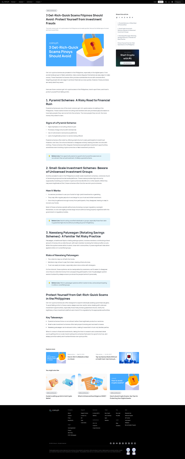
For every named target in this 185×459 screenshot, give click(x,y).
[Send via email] (130, 17)
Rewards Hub (128, 413)
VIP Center (127, 418)
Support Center (84, 413)
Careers (70, 415)
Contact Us (83, 415)
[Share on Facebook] (117, 17)
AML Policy (70, 432)
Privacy (69, 430)
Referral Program (129, 415)
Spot (106, 418)
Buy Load (118, 413)
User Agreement (71, 428)
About (69, 413)
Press (69, 418)
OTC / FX (95, 423)
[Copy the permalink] (132, 17)
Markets (107, 420)
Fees (82, 420)
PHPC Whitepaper (72, 435)
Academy (118, 425)
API (81, 418)
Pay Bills (118, 415)
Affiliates (127, 422)
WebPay (95, 415)
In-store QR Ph (96, 413)
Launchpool (127, 420)
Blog (117, 423)
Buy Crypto (107, 413)
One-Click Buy (108, 415)
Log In (155, 2)
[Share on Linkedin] (127, 17)
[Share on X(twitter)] (119, 17)
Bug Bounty (70, 420)
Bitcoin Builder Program (130, 425)
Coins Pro (95, 425)
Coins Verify (83, 422)
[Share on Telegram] (122, 17)
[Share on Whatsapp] (124, 17)
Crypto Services (96, 428)
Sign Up (161, 2)
